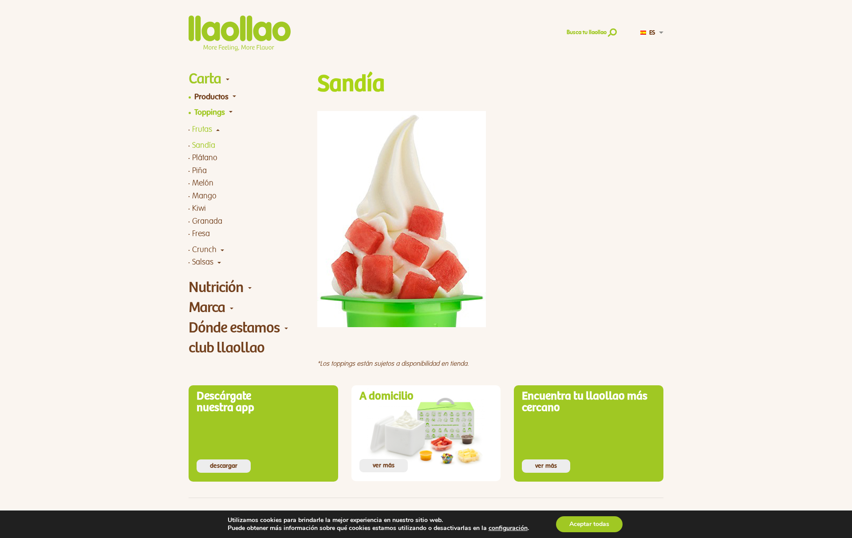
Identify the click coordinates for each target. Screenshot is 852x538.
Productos (211, 97)
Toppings (209, 113)
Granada (207, 221)
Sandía (203, 145)
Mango (204, 196)
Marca (207, 307)
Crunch (204, 250)
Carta (205, 79)
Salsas (202, 262)
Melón (202, 183)
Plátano (204, 158)
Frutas (202, 129)
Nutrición (216, 287)
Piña (199, 171)
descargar (223, 466)
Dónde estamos (234, 328)
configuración (508, 528)
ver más (383, 466)
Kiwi (199, 208)
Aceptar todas (589, 524)
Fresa (201, 234)
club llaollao (226, 348)
